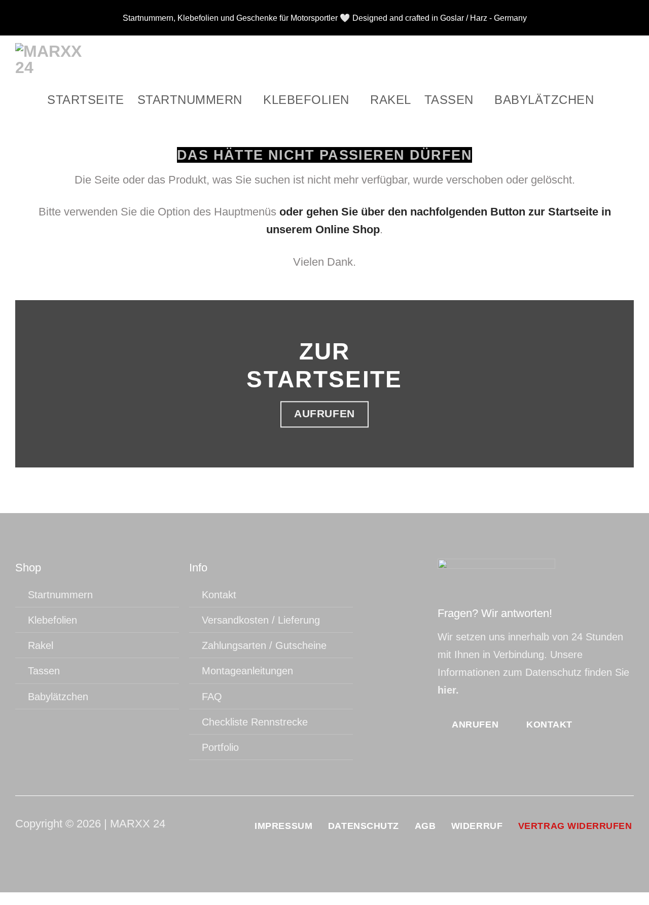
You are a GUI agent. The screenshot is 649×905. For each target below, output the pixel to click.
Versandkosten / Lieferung (261, 620)
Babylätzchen (544, 99)
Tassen (44, 670)
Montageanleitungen (247, 670)
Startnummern (60, 594)
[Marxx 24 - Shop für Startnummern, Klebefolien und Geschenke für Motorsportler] (53, 59)
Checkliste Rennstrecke (255, 722)
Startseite (85, 99)
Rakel (40, 645)
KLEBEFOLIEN (306, 99)
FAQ (212, 696)
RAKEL (390, 99)
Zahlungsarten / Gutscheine (264, 645)
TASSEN (449, 99)
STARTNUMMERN (189, 99)
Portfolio (220, 747)
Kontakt (219, 594)
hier (447, 690)
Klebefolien (52, 620)
